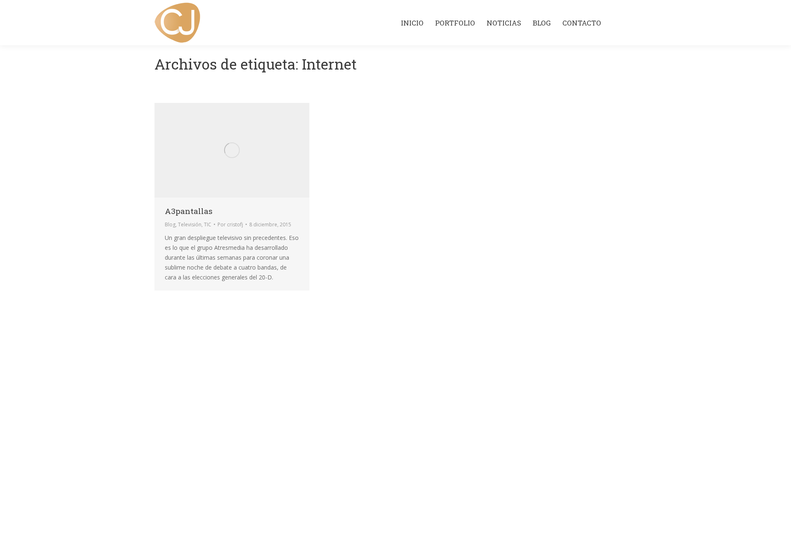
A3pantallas (189, 211)
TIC (207, 224)
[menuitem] (412, 23)
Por (230, 224)
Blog (170, 224)
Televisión (189, 224)
